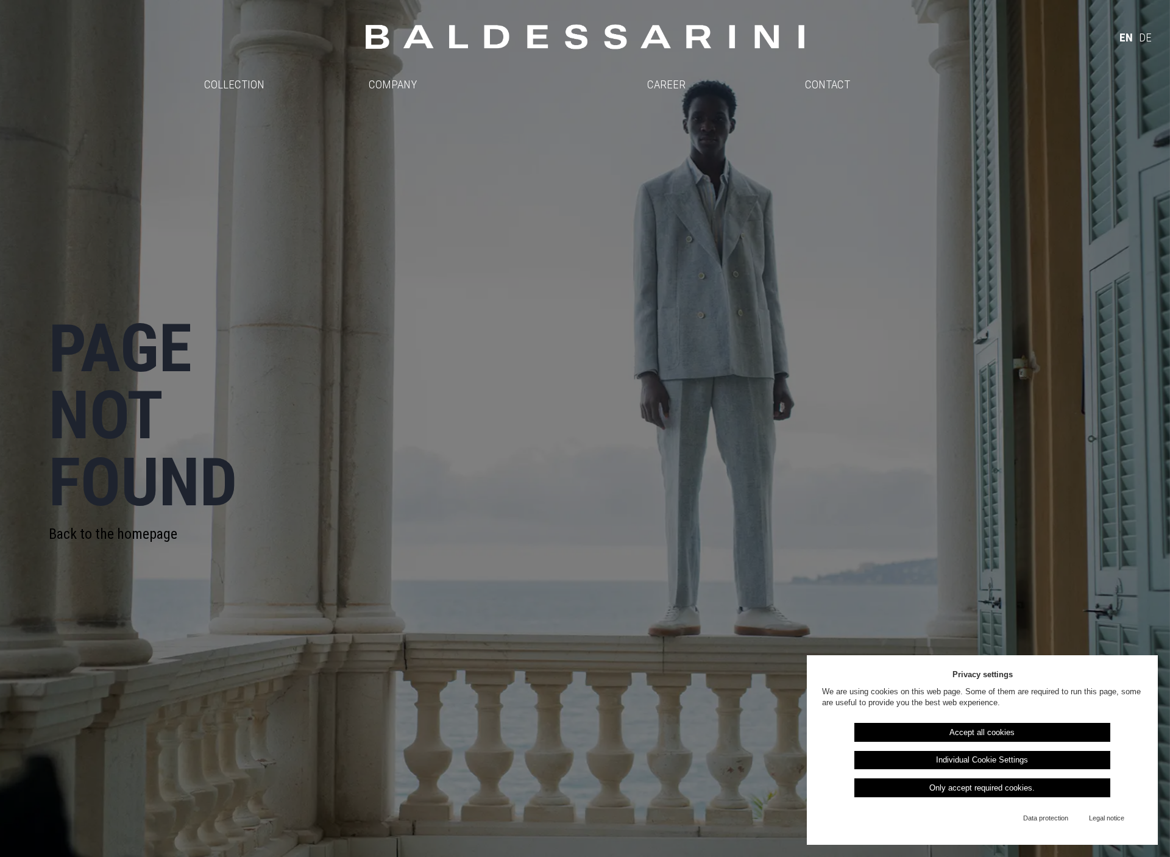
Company (393, 84)
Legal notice (1106, 818)
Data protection (1045, 818)
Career (666, 84)
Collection (234, 84)
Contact (827, 84)
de (1145, 37)
